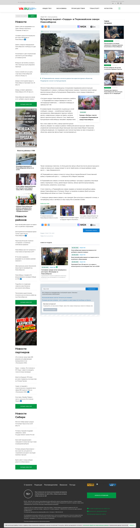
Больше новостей (26, 104)
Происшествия (78, 8)
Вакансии (63, 485)
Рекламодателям (51, 485)
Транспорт (94, 8)
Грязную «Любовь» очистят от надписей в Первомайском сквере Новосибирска (88, 117)
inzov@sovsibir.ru (28, 510)
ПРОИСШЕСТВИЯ (108, 41)
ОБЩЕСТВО (52, 267)
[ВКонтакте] (43, 27)
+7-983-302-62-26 (58, 512)
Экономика (61, 8)
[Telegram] (49, 27)
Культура (108, 8)
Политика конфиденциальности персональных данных (37, 521)
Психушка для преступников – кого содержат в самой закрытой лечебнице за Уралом (66, 300)
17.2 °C (29, 2)
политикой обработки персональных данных (95, 525)
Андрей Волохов (56, 31)
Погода (72, 485)
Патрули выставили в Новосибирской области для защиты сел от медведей (113, 91)
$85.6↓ (33, 2)
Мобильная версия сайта (96, 514)
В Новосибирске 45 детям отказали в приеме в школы (113, 68)
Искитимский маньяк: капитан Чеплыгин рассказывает (57, 297)
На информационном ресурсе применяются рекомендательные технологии (42, 515)
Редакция (38, 485)
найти (32, 16)
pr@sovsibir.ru (46, 512)
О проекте (28, 485)
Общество (47, 8)
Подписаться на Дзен (50, 309)
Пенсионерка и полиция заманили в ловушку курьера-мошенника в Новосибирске (113, 45)
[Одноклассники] (46, 27)
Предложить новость (91, 230)
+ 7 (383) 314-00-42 (63, 509)
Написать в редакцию (101, 495)
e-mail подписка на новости (99, 508)
